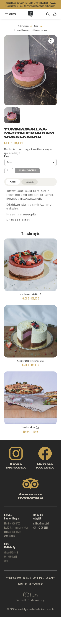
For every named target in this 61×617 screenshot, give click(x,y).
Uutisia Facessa (45, 466)
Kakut (36, 26)
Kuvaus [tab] (13, 182)
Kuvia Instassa (16, 466)
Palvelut (22, 584)
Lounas (27, 578)
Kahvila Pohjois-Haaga (36, 600)
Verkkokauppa (23, 26)
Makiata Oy (30, 14)
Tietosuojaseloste (47, 609)
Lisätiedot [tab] (29, 182)
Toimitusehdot (33, 609)
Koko (6, 156)
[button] (51, 41)
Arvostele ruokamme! (30, 496)
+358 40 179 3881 (40, 527)
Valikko (12, 14)
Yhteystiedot (36, 584)
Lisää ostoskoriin (27, 170)
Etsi (48, 14)
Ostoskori (55, 13)
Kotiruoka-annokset (44, 578)
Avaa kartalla (9, 536)
